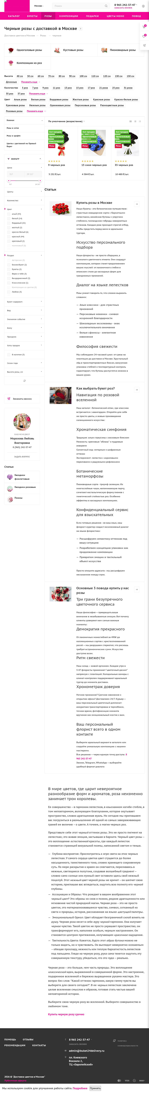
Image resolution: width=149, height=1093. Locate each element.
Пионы (18, 497)
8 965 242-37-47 (124, 5)
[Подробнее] (137, 204)
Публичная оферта (15, 1080)
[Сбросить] (25, 381)
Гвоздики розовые (25, 487)
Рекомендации (14, 1045)
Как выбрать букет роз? (95, 388)
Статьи (9, 466)
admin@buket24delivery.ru (86, 1050)
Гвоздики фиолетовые (22, 477)
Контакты (39, 1045)
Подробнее (80, 1088)
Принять (95, 1088)
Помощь (10, 1039)
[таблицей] (140, 121)
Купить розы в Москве (94, 203)
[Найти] (106, 6)
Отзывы (28, 1039)
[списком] (135, 121)
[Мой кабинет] (143, 6)
